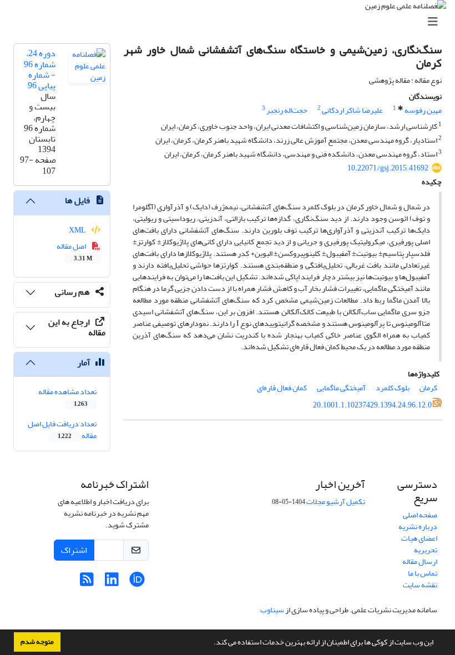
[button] (211, 643)
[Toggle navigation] (231, 22)
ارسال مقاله (419, 561)
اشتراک (74, 550)
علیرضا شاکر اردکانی (352, 110)
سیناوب (272, 609)
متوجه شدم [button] (37, 641)
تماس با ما (422, 573)
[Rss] (87, 582)
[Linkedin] (112, 582)
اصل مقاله (75, 251)
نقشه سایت (420, 584)
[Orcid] (137, 582)
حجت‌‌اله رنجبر (286, 110)
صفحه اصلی (420, 514)
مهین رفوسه (423, 110)
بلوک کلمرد (393, 387)
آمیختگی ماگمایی (341, 387)
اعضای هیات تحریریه (419, 544)
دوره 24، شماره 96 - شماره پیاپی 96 (39, 69)
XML (78, 230)
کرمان (428, 387)
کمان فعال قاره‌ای (282, 387)
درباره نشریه (417, 526)
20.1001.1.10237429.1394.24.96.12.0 (372, 404)
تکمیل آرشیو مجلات (335, 501)
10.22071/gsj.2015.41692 (387, 167)
